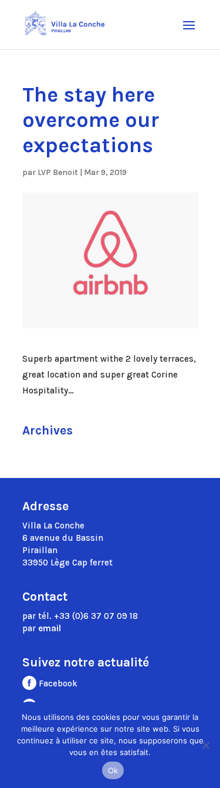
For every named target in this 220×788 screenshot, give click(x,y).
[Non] (205, 745)
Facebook (56, 683)
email (49, 628)
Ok (113, 770)
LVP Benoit (58, 172)
